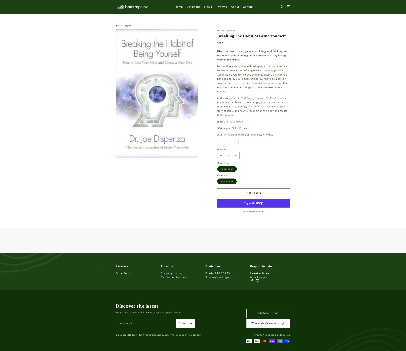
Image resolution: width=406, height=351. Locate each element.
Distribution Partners (174, 277)
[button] (281, 6)
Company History (172, 273)
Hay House (227, 181)
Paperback (227, 169)
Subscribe (185, 323)
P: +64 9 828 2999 (217, 273)
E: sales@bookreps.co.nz (221, 277)
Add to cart (254, 192)
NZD (288, 335)
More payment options (254, 211)
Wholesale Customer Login (268, 323)
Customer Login (268, 313)
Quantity (221, 149)
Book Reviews (259, 277)
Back (128, 25)
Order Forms (124, 273)
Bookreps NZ (124, 335)
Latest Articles (259, 273)
